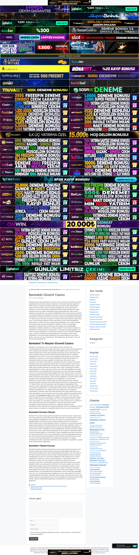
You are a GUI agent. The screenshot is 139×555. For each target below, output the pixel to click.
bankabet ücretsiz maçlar (60, 486)
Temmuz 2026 (94, 356)
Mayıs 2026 (93, 361)
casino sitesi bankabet (96, 471)
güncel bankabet (94, 479)
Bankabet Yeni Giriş (97, 460)
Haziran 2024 (94, 391)
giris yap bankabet (95, 475)
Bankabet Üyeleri (95, 329)
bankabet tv (103, 450)
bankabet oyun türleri (96, 444)
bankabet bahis (95, 409)
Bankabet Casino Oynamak (98, 326)
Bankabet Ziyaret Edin (96, 317)
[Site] (34, 97)
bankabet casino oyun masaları (95, 417)
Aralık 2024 (93, 376)
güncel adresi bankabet (98, 477)
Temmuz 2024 (94, 388)
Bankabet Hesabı (95, 314)
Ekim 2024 (93, 381)
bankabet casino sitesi (36, 486)
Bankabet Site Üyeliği (96, 319)
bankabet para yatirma (96, 448)
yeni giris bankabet (95, 483)
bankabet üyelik (103, 462)
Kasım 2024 (93, 378)
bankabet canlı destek (97, 415)
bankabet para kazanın (94, 446)
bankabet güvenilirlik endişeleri (95, 435)
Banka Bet (93, 302)
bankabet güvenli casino (48, 486)
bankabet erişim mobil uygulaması (96, 425)
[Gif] (69, 134)
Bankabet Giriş (94, 297)
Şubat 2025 (93, 371)
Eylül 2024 (93, 383)
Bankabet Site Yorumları (36, 487)
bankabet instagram (103, 437)
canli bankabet (95, 469)
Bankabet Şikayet (95, 304)
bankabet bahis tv (104, 409)
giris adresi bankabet (95, 473)
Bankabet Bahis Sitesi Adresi (98, 324)
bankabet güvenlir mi (94, 437)
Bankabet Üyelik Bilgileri (36, 489)
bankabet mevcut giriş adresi (98, 443)
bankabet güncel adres (96, 433)
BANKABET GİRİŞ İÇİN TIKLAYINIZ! (69, 56)
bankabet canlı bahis (95, 413)
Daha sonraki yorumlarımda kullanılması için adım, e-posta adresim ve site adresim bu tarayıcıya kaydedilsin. (56, 533)
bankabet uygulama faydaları (95, 452)
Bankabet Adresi (94, 294)
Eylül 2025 (93, 363)
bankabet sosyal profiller (94, 450)
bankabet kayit (94, 439)
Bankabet (33, 484)
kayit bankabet (95, 481)
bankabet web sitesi (95, 454)
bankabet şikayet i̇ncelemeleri (95, 467)
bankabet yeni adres (97, 458)
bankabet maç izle (104, 439)
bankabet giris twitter (96, 427)
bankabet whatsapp (95, 456)
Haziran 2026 (94, 359)
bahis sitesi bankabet (96, 404)
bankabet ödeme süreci (94, 462)
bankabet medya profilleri (94, 441)
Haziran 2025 (94, 366)
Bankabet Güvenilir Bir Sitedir (98, 322)
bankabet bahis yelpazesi (94, 411)
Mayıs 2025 (93, 368)
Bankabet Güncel (95, 307)
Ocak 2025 (93, 373)
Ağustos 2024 (94, 386)
